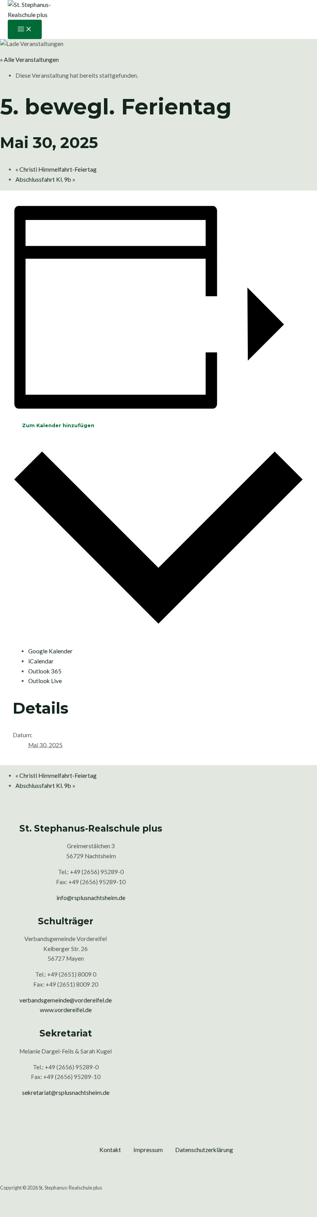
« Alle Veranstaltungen (29, 59)
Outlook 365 (44, 671)
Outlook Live (45, 680)
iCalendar (41, 661)
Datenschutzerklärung (204, 1149)
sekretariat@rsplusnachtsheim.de (65, 1092)
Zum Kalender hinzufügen (58, 425)
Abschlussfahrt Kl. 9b (45, 179)
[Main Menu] (25, 29)
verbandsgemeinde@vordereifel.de (65, 1000)
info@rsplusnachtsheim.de (90, 897)
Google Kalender (50, 651)
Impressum (148, 1149)
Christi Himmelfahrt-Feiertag (56, 169)
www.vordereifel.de (66, 1009)
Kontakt (110, 1149)
